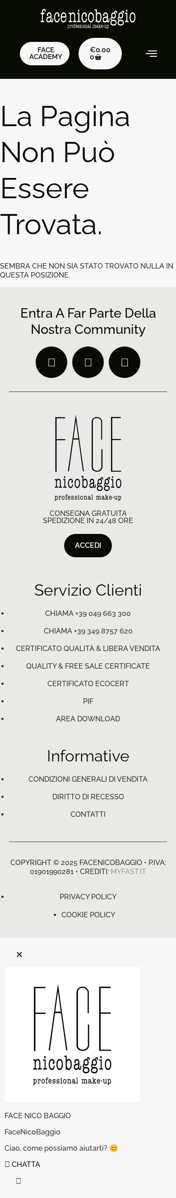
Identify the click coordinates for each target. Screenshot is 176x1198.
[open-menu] (146, 54)
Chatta (25, 1164)
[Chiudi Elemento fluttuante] (19, 954)
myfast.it (128, 871)
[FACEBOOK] (51, 362)
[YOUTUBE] (124, 362)
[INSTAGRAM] (88, 362)
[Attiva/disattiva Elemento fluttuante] (18, 1181)
